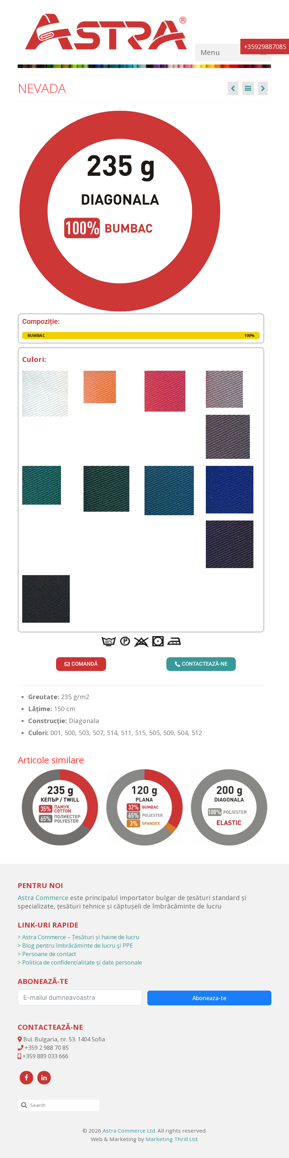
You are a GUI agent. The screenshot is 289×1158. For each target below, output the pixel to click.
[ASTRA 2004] (233, 88)
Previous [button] (24, 807)
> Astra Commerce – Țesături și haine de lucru (78, 937)
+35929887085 (265, 46)
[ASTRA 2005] (60, 807)
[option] (60, 807)
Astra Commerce (43, 897)
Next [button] (265, 807)
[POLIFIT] (229, 807)
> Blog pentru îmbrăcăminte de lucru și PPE (75, 945)
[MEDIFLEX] (144, 807)
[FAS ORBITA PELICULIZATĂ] (263, 88)
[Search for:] (59, 1105)
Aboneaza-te (209, 998)
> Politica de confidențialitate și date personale (80, 962)
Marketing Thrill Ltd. (172, 1138)
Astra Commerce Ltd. (129, 1130)
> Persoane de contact (47, 954)
